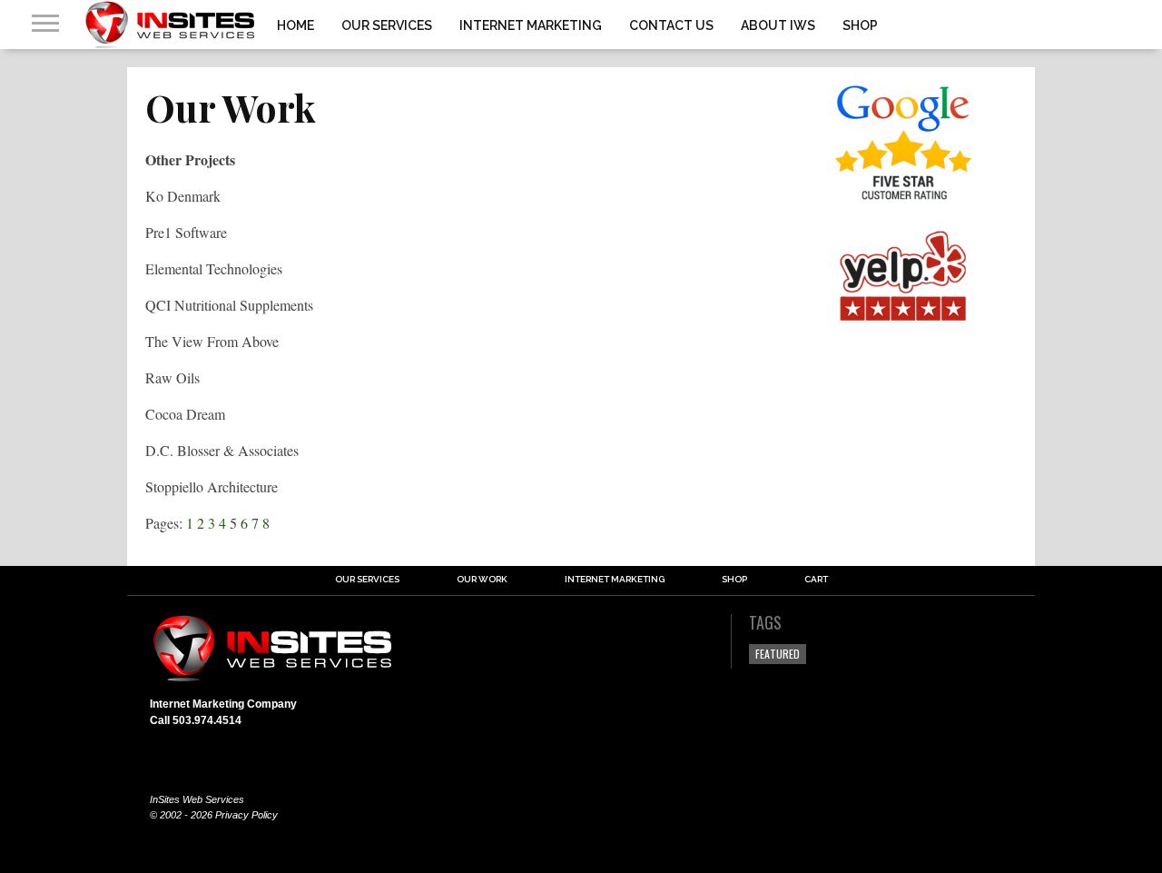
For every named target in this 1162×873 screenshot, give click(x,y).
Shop (860, 25)
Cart (816, 579)
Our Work (482, 579)
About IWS (778, 25)
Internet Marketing (530, 25)
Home (295, 25)
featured (777, 653)
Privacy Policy (246, 814)
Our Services (386, 25)
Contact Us (671, 25)
